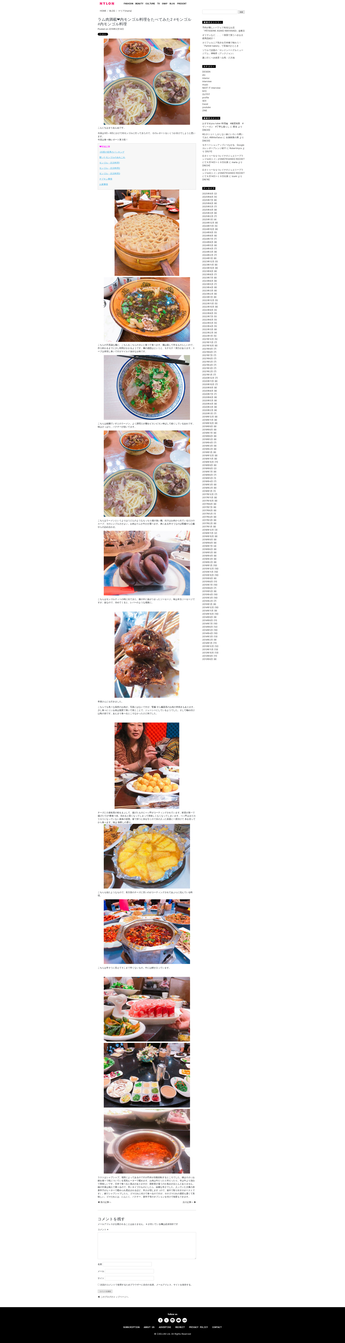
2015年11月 (207, 571)
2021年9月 (207, 348)
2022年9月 (207, 310)
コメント (103, 1229)
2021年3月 (207, 368)
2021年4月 (207, 365)
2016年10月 (208, 536)
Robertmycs (236, 148)
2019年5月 (207, 439)
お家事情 (103, 184)
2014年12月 (208, 607)
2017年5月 (207, 513)
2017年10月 (208, 500)
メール (101, 1271)
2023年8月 (207, 274)
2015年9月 (207, 578)
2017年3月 (207, 520)
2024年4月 (207, 248)
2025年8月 (207, 196)
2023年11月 (208, 264)
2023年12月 (208, 261)
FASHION (128, 4)
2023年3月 (207, 290)
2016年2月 (207, 562)
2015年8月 (207, 581)
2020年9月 (207, 387)
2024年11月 (208, 226)
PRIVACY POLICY (198, 1327)
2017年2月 (207, 523)
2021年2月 (207, 371)
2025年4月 (207, 209)
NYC (204, 91)
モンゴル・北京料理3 (109, 173)
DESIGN (206, 71)
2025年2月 (207, 216)
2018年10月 (208, 462)
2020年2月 (207, 410)
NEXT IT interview (211, 87)
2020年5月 (207, 400)
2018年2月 (207, 487)
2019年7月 (207, 432)
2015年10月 (208, 575)
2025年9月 (207, 193)
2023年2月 (207, 293)
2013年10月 (208, 652)
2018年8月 (207, 468)
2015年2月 (207, 601)
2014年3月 (207, 636)
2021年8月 (207, 352)
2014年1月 (207, 643)
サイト (101, 1278)
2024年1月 (207, 258)
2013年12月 (208, 646)
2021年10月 (208, 345)
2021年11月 (207, 342)
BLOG (172, 4)
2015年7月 (207, 584)
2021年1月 (207, 374)
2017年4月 (207, 517)
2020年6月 (207, 397)
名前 (100, 1264)
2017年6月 (207, 510)
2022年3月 (207, 329)
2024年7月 (207, 238)
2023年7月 (207, 277)
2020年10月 (208, 384)
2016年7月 (207, 546)
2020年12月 (208, 377)
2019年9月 (207, 426)
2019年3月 (207, 445)
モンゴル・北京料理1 (109, 162)
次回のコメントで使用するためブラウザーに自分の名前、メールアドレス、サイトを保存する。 (146, 1284)
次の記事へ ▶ (189, 1202)
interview (207, 81)
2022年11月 (208, 303)
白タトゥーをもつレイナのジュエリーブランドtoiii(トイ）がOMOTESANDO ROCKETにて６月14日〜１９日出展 (223, 159)
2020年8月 (207, 390)
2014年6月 (207, 626)
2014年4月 (207, 633)
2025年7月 (207, 200)
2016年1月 (207, 565)
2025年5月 (207, 206)
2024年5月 (207, 245)
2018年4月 (207, 481)
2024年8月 (207, 235)
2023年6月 (207, 281)
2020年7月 (207, 394)
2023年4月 (207, 287)
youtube (206, 107)
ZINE (204, 110)
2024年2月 (207, 255)
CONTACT (217, 1327)
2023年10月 (208, 268)
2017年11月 (207, 497)
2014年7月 (207, 623)
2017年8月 (207, 504)
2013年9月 (207, 656)
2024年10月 (208, 229)
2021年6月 (207, 358)
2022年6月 (207, 319)
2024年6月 (207, 242)
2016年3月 (207, 559)
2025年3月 (207, 213)
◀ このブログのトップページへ (113, 1296)
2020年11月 (208, 381)
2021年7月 (207, 355)
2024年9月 (207, 232)
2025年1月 (207, 219)
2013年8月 (207, 659)
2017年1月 (207, 526)
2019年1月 (207, 452)
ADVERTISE (165, 1327)
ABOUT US (149, 1327)
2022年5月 (207, 323)
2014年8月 (207, 620)
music (205, 84)
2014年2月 (207, 639)
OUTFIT (206, 94)
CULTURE (150, 4)
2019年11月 (207, 420)
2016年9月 (207, 539)
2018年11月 (207, 458)
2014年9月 (207, 617)
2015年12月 (208, 568)
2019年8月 (207, 429)
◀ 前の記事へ (104, 1202)
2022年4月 (207, 326)
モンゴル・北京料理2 (109, 168)
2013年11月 (207, 649)
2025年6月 (207, 203)
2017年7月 (207, 507)
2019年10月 (208, 423)
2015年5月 (207, 591)
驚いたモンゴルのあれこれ (112, 157)
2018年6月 (207, 474)
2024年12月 (208, 222)
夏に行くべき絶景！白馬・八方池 (218, 57)
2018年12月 (208, 455)
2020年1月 (207, 413)
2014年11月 (207, 610)
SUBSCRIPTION (131, 1327)
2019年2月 (207, 449)
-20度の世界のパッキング (111, 152)
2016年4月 (207, 555)
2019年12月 (208, 416)
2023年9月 (207, 271)
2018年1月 (207, 491)
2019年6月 (207, 436)
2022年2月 (207, 332)
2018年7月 (207, 471)
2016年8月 (207, 542)
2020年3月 (207, 407)
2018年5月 (207, 478)
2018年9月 (207, 465)
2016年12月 (208, 529)
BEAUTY (139, 4)
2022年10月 (208, 306)
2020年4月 (207, 403)
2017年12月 (208, 494)
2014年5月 (207, 630)
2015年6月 (207, 588)
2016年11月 (207, 533)
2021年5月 (207, 361)
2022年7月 (207, 316)
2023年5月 (207, 284)
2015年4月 (207, 594)
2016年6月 (207, 549)
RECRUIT (180, 1327)
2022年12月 (208, 300)
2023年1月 (207, 297)
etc (204, 75)
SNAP (164, 4)
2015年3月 (207, 597)
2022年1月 (207, 335)
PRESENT (182, 4)
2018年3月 (207, 484)
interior (206, 78)
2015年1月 (207, 604)
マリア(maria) (125, 10)
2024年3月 (207, 251)
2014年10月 (208, 613)
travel (205, 104)
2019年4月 (207, 442)
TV (158, 4)
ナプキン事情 (105, 179)
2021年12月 (208, 339)
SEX (204, 100)
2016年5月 (207, 552)
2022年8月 (207, 313)
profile (205, 97)
